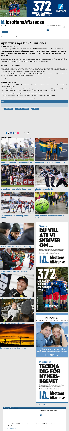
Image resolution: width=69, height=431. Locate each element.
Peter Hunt (35, 108)
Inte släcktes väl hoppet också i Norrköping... (16, 247)
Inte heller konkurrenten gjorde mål (12, 323)
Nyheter (5, 32)
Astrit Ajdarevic (9, 108)
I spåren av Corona (54, 34)
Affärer (46, 34)
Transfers (15, 407)
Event (4, 36)
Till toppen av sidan (11, 428)
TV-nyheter (20, 36)
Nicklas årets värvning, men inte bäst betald (15, 298)
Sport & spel (17, 32)
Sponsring (13, 36)
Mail (3, 25)
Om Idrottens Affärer (38, 32)
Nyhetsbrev (25, 32)
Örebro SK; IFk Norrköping (22, 108)
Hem (5, 407)
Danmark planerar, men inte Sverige (13, 348)
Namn (8, 36)
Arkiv (30, 32)
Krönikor (11, 32)
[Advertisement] (9, 121)
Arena (61, 34)
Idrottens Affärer (22, 22)
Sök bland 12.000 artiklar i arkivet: (54, 25)
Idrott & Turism (27, 36)
